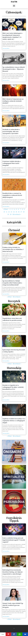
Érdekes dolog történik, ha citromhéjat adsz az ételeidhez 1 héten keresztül (13, 249)
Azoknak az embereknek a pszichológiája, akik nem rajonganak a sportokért (11, 131)
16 (18, 212)
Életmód (14, 230)
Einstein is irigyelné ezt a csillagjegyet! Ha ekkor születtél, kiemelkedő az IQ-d (13, 387)
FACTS (14, 1)
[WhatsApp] (19, 634)
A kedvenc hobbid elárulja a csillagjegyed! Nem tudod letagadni (12, 163)
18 (23, 212)
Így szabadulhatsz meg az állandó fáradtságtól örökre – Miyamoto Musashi (14, 69)
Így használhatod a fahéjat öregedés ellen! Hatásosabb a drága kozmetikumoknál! (12, 283)
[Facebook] (14, 634)
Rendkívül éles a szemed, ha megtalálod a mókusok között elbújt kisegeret (12, 195)
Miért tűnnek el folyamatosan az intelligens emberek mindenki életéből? (13, 101)
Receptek (14, 301)
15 (16, 212)
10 (4, 212)
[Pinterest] (8, 634)
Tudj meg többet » (6, 48)
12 (9, 212)
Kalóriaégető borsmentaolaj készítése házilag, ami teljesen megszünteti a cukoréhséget (13, 572)
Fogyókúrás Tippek (14, 519)
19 (8, 214)
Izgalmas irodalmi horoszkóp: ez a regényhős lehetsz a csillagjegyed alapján (14, 421)
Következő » (17, 214)
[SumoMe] (25, 634)
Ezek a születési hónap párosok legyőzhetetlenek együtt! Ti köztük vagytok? (14, 540)
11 (6, 212)
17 (21, 212)
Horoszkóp (14, 368)
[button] (14, 5)
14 (14, 212)
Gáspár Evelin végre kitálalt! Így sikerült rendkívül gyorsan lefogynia (13, 605)
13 (11, 212)
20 (10, 214)
